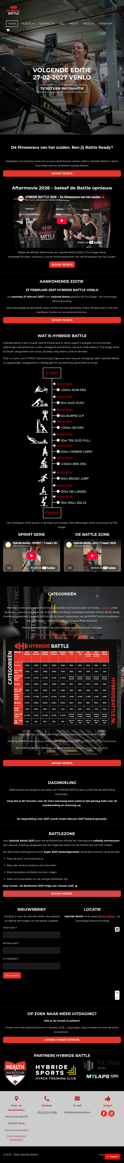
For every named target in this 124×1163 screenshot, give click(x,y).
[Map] (92, 963)
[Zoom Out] (117, 997)
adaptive (106, 607)
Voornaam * (10, 927)
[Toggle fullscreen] (117, 929)
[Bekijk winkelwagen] (7, 30)
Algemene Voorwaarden (16, 1130)
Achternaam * (11, 943)
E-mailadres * (11, 958)
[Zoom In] (117, 993)
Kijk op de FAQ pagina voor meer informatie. (62, 634)
